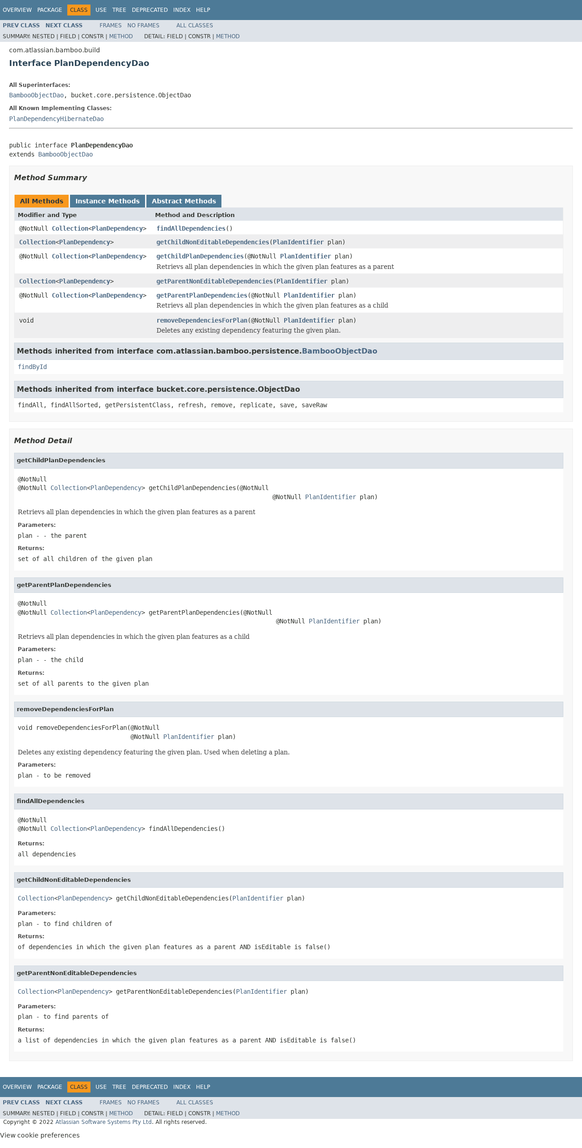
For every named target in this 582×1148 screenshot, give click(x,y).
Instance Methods (107, 201)
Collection (70, 228)
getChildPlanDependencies (200, 256)
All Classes (194, 25)
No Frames (143, 25)
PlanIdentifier (298, 242)
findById (32, 366)
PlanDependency (117, 228)
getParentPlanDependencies (201, 295)
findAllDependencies (191, 228)
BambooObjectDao (36, 95)
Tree (119, 10)
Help (203, 10)
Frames (111, 25)
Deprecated (150, 10)
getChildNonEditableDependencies (212, 242)
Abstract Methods (184, 201)
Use (101, 10)
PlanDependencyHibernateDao (56, 118)
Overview (17, 10)
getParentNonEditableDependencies (214, 281)
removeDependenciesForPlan (201, 320)
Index (182, 10)
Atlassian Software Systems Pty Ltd (103, 1122)
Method (121, 36)
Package (49, 10)
